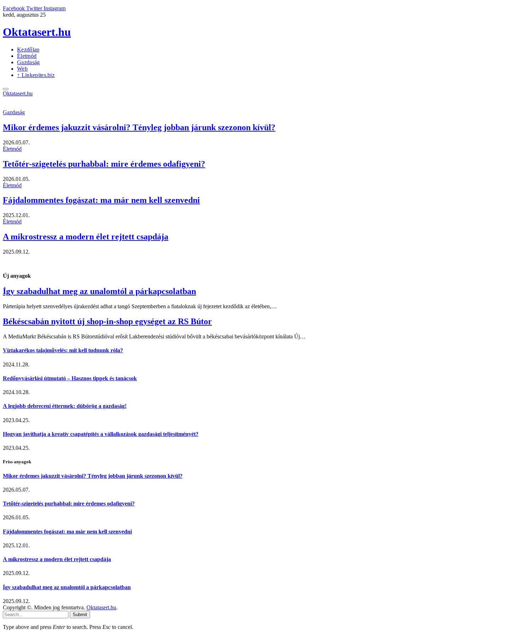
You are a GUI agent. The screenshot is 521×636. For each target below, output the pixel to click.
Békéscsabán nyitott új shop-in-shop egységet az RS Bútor (107, 321)
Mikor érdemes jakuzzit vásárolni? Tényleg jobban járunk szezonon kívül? (139, 127)
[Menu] (6, 89)
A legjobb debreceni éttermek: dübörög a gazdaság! (65, 406)
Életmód (27, 56)
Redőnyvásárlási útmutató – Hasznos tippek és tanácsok (70, 378)
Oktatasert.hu (101, 607)
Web (22, 69)
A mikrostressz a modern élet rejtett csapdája (85, 236)
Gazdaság (28, 62)
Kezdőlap (28, 49)
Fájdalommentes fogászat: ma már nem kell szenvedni (101, 200)
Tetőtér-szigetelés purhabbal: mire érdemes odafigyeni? (104, 163)
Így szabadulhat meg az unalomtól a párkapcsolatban (99, 291)
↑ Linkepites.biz (36, 75)
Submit (80, 614)
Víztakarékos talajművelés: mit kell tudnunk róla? (63, 350)
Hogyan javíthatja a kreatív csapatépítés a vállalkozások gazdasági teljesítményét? (100, 434)
